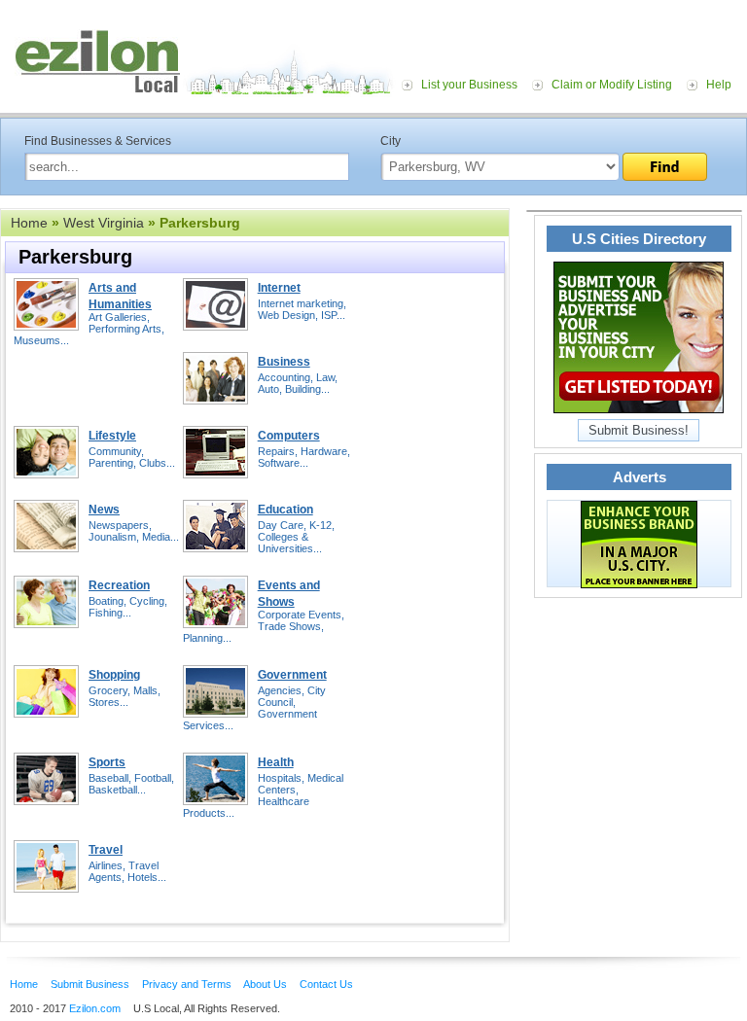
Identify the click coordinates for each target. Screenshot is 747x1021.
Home (29, 222)
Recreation (119, 585)
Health (276, 762)
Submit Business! (638, 430)
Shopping (114, 675)
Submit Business (90, 984)
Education (285, 509)
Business (284, 362)
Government (292, 675)
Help (718, 84)
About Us (265, 984)
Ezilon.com (95, 1008)
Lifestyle (112, 435)
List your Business (469, 84)
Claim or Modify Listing (611, 84)
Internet (279, 288)
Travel (106, 850)
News (104, 509)
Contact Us (326, 984)
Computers (289, 435)
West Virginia (103, 222)
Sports (107, 762)
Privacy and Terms (186, 984)
